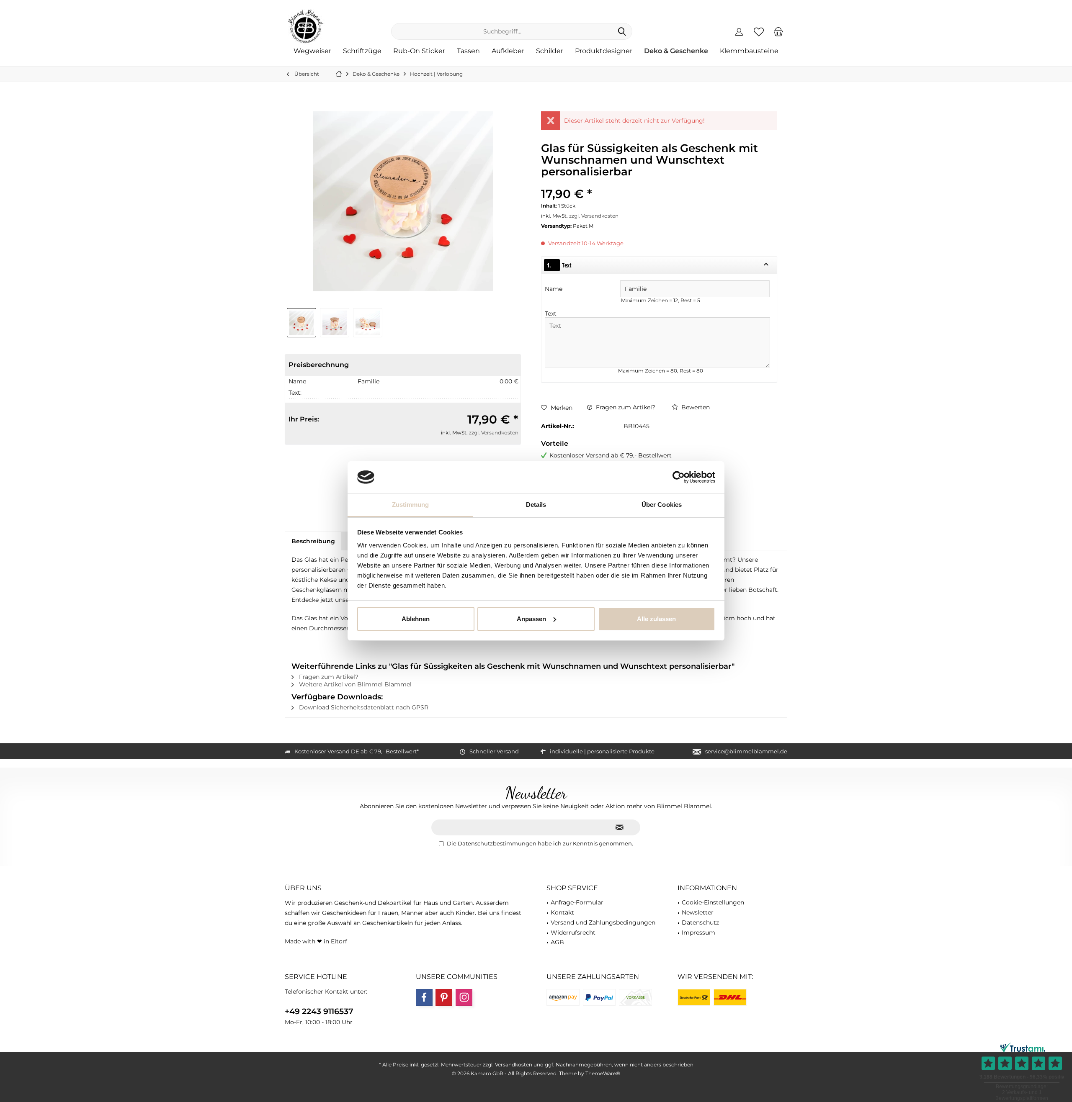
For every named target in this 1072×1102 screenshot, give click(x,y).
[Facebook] (424, 997)
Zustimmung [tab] (410, 504)
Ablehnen (416, 618)
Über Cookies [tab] (662, 504)
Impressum (698, 932)
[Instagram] (464, 997)
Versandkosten (513, 1064)
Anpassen (531, 618)
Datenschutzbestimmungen (497, 843)
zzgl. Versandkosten (493, 432)
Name (554, 289)
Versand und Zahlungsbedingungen (603, 922)
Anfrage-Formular (577, 902)
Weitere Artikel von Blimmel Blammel (354, 684)
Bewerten (695, 407)
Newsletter (698, 912)
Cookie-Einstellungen (713, 902)
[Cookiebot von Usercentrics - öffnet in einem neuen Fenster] (678, 477)
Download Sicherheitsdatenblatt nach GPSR (362, 707)
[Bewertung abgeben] (659, 183)
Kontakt (562, 912)
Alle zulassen (656, 618)
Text (551, 313)
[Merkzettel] (759, 31)
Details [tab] (536, 504)
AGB (557, 942)
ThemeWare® (602, 1073)
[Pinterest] (444, 997)
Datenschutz (700, 922)
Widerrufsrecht (573, 932)
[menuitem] (778, 31)
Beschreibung (313, 541)
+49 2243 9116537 (319, 1011)
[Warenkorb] (778, 31)
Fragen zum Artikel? (624, 407)
